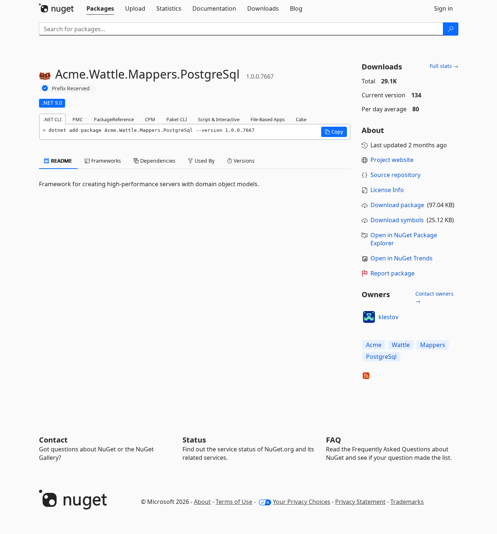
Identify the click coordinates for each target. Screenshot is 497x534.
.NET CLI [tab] (52, 119)
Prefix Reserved (71, 88)
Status (194, 440)
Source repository (395, 175)
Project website (391, 160)
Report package (392, 273)
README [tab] (61, 160)
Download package (397, 205)
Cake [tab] (301, 119)
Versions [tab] (243, 160)
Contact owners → (434, 297)
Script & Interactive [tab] (218, 119)
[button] (334, 132)
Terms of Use (234, 502)
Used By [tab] (203, 160)
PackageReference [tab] (114, 119)
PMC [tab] (77, 119)
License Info (387, 190)
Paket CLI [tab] (176, 119)
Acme (373, 345)
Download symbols (397, 220)
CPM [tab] (150, 119)
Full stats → (444, 65)
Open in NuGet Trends (401, 258)
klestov (388, 317)
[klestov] (369, 317)
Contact (53, 440)
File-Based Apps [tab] (268, 119)
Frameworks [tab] (105, 160)
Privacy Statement (360, 502)
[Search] (450, 29)
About (202, 502)
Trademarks (407, 502)
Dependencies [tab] (157, 160)
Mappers (432, 345)
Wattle (401, 345)
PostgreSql (381, 357)
